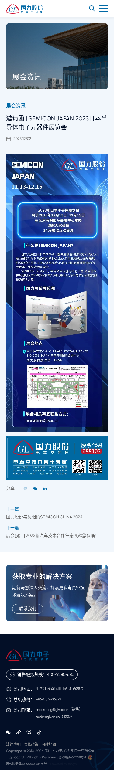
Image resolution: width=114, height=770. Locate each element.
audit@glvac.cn (48, 717)
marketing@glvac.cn (52, 709)
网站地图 (48, 744)
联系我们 (27, 608)
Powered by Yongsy (63, 764)
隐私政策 (31, 744)
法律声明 (13, 744)
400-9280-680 (60, 674)
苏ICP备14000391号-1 (72, 757)
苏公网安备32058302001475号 (26, 764)
